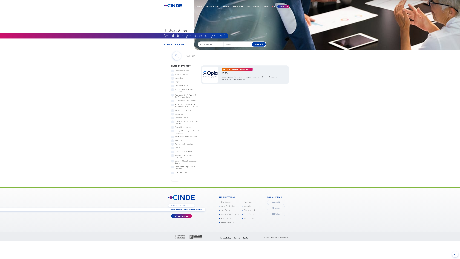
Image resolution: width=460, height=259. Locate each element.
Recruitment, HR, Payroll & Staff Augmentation (185, 96)
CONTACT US (283, 6)
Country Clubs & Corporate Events (186, 162)
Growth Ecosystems (230, 214)
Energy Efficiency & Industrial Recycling (187, 132)
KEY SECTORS (238, 6)
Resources (248, 202)
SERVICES (199, 6)
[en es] (273, 6)
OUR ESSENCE (225, 6)
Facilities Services (182, 71)
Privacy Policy (225, 238)
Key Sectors (226, 210)
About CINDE (227, 218)
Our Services (227, 202)
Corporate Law (181, 172)
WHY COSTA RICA (212, 6)
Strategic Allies (250, 210)
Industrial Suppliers (183, 110)
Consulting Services (183, 127)
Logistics (178, 82)
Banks (177, 148)
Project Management (183, 151)
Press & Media (227, 222)
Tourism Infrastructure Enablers (184, 90)
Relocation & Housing (184, 144)
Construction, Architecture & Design (186, 122)
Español (245, 238)
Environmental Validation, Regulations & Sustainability (186, 105)
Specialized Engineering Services (185, 168)
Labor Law (179, 78)
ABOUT (247, 6)
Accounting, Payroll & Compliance (184, 156)
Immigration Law (182, 74)
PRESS (266, 6)
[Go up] (455, 254)
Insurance (179, 114)
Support (237, 238)
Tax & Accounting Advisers (186, 137)
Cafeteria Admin (181, 118)
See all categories (175, 44)
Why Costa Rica (228, 206)
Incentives (248, 206)
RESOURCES (257, 6)
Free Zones (249, 214)
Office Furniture (181, 85)
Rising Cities (249, 218)
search (258, 44)
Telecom (178, 140)
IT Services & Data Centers (185, 101)
